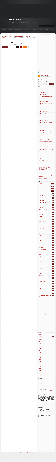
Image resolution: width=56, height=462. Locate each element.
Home (4, 29)
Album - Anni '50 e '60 (42, 94)
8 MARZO (40, 261)
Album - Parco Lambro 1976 (43, 115)
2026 (40, 334)
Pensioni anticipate (42, 281)
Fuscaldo (40, 275)
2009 (40, 375)
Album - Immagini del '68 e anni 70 (44, 106)
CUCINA (40, 219)
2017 (40, 357)
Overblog (34, 452)
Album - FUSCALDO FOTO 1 (43, 101)
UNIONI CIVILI (41, 259)
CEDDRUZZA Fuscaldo (42, 137)
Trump (40, 290)
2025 (40, 339)
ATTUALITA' (41, 188)
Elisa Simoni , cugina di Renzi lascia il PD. (22, 36)
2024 (40, 341)
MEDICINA (40, 233)
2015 (40, 361)
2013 (40, 366)
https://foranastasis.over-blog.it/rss (46, 76)
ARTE (40, 240)
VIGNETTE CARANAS (42, 249)
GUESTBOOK (40, 29)
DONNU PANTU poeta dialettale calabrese (45, 141)
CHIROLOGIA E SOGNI (43, 266)
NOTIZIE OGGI (41, 214)
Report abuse (40, 454)
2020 (40, 350)
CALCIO (40, 226)
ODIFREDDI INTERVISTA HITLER (44, 160)
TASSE (40, 256)
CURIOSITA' (41, 193)
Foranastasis (41, 273)
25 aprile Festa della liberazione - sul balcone (45, 296)
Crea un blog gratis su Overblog (25, 454)
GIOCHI (40, 223)
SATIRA (34, 29)
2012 (40, 368)
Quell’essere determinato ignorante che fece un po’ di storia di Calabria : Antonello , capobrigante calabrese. (46, 168)
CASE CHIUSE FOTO (27, 29)
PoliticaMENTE (41, 200)
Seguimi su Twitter (44, 71)
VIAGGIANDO (41, 228)
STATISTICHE (41, 207)
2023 (40, 343)
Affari (40, 263)
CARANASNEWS (42, 383)
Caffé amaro (41, 268)
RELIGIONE (41, 195)
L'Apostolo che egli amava (43, 151)
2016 (40, 359)
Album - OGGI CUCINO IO (43, 113)
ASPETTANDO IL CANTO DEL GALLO (45, 134)
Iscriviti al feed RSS (44, 75)
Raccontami (41, 247)
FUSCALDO (41, 190)
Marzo (41, 336)
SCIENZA (40, 216)
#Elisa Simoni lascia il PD (33, 37)
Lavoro (40, 254)
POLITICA (40, 183)
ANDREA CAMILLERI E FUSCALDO (45, 132)
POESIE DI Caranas (42, 165)
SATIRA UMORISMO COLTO (43, 186)
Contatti (46, 29)
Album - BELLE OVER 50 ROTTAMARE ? (45, 96)
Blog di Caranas (15, 19)
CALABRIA (41, 235)
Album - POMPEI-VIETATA (43, 120)
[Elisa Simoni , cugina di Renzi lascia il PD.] (7, 37)
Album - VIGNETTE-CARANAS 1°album (45, 130)
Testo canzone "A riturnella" (43, 178)
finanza (40, 293)
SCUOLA (40, 230)
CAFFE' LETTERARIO (42, 202)
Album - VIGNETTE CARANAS (44, 128)
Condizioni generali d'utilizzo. (48, 454)
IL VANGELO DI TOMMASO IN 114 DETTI (46, 149)
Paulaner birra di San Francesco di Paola (44, 278)
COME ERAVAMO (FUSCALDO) (44, 139)
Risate (40, 288)
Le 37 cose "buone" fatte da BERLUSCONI (46, 156)
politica (40, 242)
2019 (40, 352)
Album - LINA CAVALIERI (43, 111)
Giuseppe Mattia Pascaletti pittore (44, 143)
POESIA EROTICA (10, 29)
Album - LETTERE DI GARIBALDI (44, 109)
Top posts (32, 454)
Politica (40, 283)
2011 (40, 370)
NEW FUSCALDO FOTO (43, 158)
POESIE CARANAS (18, 29)
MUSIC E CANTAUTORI (43, 209)
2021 (40, 348)
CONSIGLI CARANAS (42, 221)
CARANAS (9, 454)
